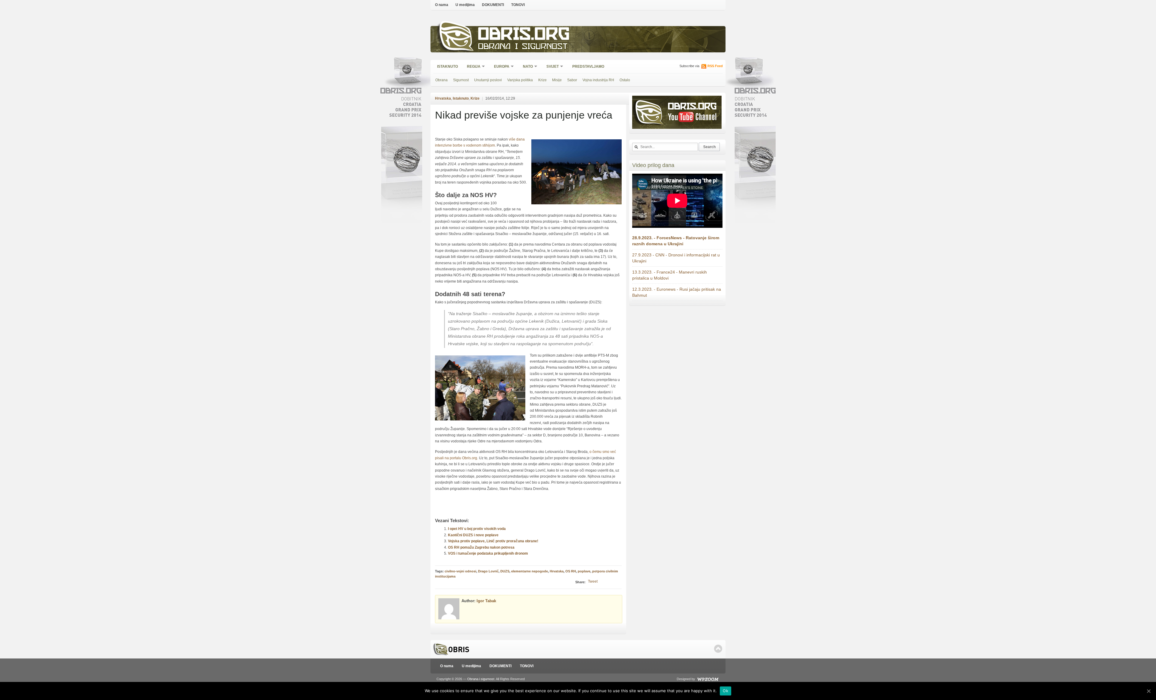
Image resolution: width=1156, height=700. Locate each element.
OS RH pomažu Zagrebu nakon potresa (481, 547)
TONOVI (518, 5)
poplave (584, 571)
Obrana (441, 80)
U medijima (465, 5)
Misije (557, 80)
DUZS (504, 571)
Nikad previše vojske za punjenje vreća (523, 115)
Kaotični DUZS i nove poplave (473, 535)
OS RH (570, 571)
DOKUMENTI (493, 5)
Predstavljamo (588, 66)
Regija (471, 67)
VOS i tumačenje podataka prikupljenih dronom (488, 553)
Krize (542, 80)
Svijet (550, 67)
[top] (718, 649)
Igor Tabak (486, 601)
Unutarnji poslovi (488, 80)
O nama (441, 5)
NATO (526, 67)
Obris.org (524, 35)
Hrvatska (443, 98)
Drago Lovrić (488, 571)
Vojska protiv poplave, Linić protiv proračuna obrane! (493, 541)
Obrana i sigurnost (522, 47)
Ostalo (625, 80)
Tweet (593, 581)
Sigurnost (461, 80)
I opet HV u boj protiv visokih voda (477, 529)
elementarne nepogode (529, 571)
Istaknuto (447, 66)
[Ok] (1148, 691)
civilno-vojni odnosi (460, 571)
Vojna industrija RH (598, 80)
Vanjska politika (520, 80)
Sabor (572, 80)
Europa (499, 67)
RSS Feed (715, 66)
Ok (725, 690)
